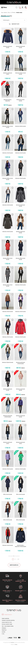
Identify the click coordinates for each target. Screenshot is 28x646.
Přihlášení (4, 628)
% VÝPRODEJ (13, 12)
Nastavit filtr (15, 24)
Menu (5, 7)
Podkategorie (6, 20)
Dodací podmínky (5, 618)
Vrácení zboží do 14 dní (7, 622)
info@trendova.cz (8, 614)
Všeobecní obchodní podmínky (8, 620)
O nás (3, 634)
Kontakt (3, 632)
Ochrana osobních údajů (7, 624)
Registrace (4, 630)
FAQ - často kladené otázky (7, 626)
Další (18, 559)
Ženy (9, 12)
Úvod (2, 12)
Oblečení (5, 12)
